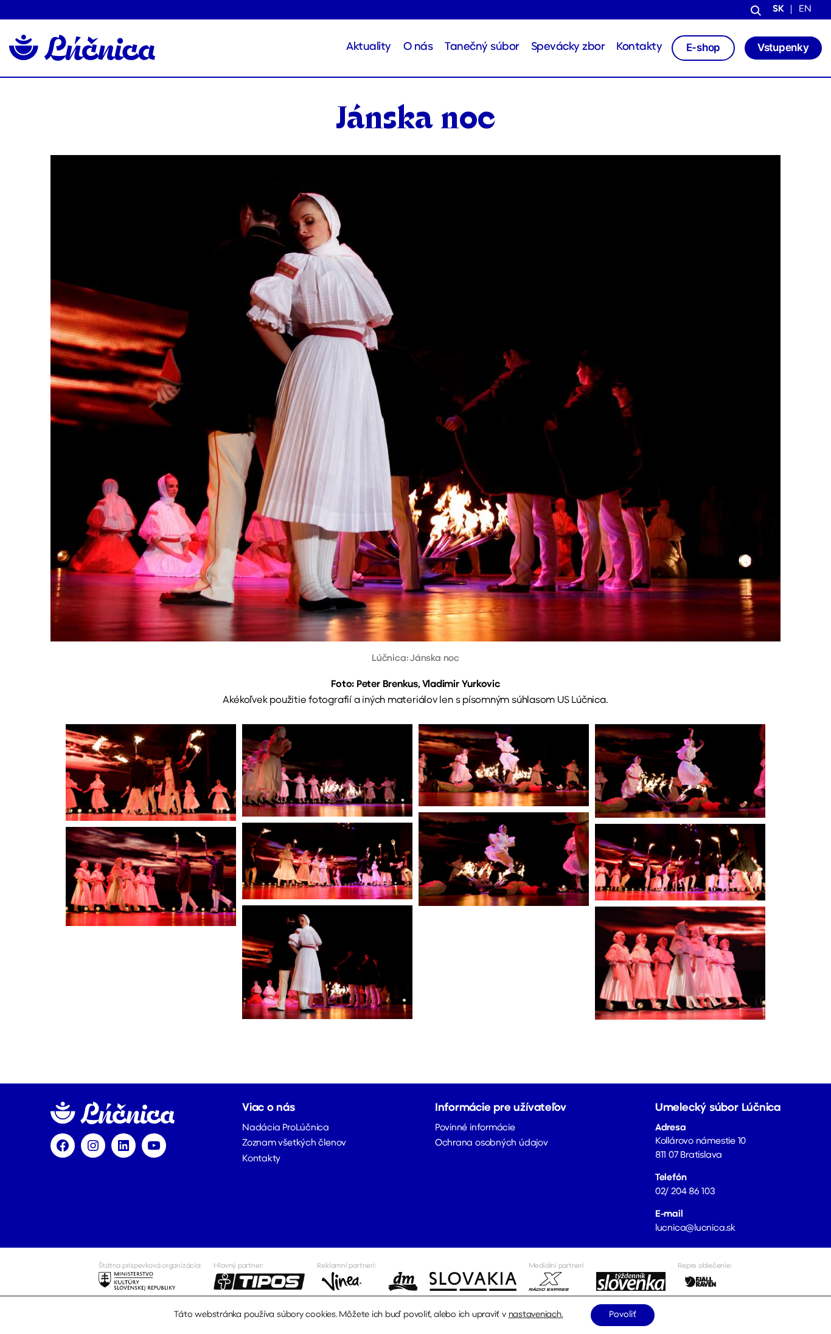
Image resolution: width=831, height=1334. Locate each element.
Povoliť (622, 1314)
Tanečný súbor (482, 47)
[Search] (756, 9)
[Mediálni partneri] (556, 1282)
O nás (418, 47)
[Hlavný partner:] (259, 1282)
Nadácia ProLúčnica (285, 1128)
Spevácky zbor (568, 47)
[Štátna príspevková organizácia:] (150, 1282)
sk (778, 9)
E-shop (703, 47)
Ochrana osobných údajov (491, 1143)
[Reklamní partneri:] (346, 1282)
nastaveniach (535, 1314)
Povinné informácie (475, 1128)
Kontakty (639, 47)
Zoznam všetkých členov (294, 1143)
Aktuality (368, 47)
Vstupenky (783, 47)
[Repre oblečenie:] (705, 1282)
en (805, 9)
